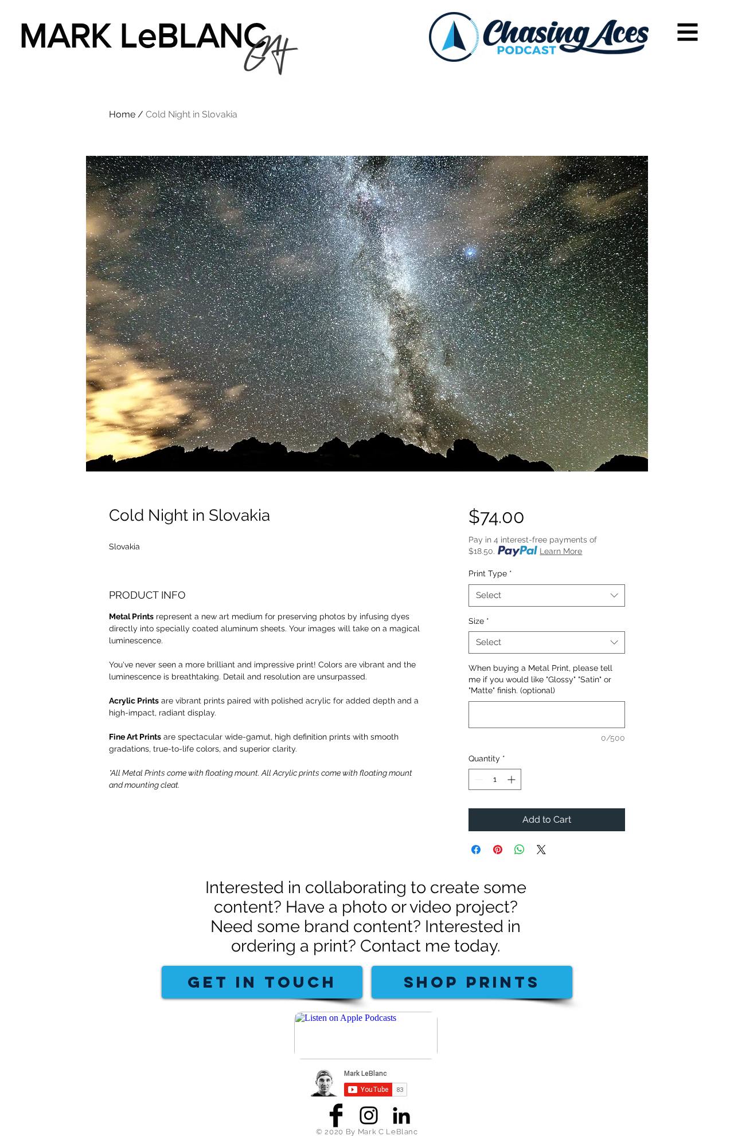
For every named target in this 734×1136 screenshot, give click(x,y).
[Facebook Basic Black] (336, 1115)
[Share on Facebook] (476, 849)
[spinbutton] (495, 779)
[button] (688, 32)
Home (122, 114)
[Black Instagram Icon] (369, 1115)
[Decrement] (477, 779)
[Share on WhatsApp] (519, 849)
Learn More (561, 551)
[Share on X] (541, 849)
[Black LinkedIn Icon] (401, 1115)
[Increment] (512, 779)
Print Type (490, 573)
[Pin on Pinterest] (498, 849)
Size (478, 621)
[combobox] (546, 595)
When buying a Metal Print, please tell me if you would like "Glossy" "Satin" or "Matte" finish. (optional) (540, 679)
